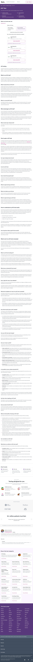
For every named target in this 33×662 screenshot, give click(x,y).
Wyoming (26, 627)
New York (18, 616)
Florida (2, 621)
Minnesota (10, 623)
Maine (10, 616)
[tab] (11, 29)
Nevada (18, 608)
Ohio (17, 621)
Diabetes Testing (8, 5)
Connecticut (3, 616)
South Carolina (27, 608)
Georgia (2, 623)
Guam (2, 625)
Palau (18, 627)
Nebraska (10, 631)
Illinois (2, 629)
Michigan (10, 621)
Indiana (2, 631)
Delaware (2, 618)
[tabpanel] (16, 48)
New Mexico (19, 614)
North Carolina (19, 618)
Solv (1, 5)
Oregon (18, 625)
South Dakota (27, 610)
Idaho (2, 627)
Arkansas (2, 610)
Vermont (26, 618)
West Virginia (27, 623)
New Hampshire (19, 610)
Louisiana (10, 614)
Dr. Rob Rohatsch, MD (8, 532)
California (2, 612)
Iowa (9, 608)
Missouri (10, 627)
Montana (10, 629)
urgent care (28, 141)
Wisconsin (26, 625)
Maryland (10, 618)
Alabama (2, 608)
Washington (26, 621)
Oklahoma (18, 623)
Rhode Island (19, 631)
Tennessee (26, 612)
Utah (25, 616)
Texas (26, 614)
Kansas (10, 610)
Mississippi (10, 625)
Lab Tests (4, 5)
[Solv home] (3, 2)
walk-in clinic (3, 143)
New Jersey (19, 612)
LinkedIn (14, 532)
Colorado (2, 614)
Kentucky (10, 612)
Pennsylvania (19, 629)
